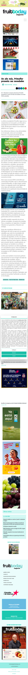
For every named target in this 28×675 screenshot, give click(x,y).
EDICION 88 (5, 279)
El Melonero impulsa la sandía (9, 526)
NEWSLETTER (14, 616)
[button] (3, 20)
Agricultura (5, 73)
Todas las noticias (7, 582)
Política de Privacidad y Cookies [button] (14, 671)
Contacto (5, 574)
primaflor (21, 279)
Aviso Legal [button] (14, 669)
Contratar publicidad (8, 584)
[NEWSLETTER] (14, 613)
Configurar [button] (14, 673)
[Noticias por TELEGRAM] (14, 601)
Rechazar (14, 352)
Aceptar (14, 355)
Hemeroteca (6, 580)
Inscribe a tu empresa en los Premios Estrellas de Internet (13, 403)
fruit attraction (13, 279)
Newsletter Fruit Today (8, 578)
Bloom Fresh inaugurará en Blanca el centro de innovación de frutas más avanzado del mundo (13, 523)
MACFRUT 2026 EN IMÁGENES (14, 542)
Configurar (14, 349)
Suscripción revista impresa (9, 576)
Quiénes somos (6, 572)
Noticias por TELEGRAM (14, 604)
